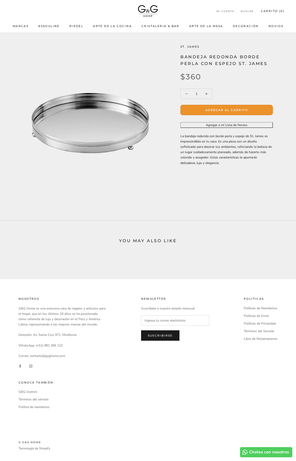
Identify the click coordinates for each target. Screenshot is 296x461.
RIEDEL (76, 26)
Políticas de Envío (256, 316)
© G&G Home (29, 442)
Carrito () (272, 11)
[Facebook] (20, 365)
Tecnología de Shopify (34, 448)
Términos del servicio (33, 399)
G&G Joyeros (27, 392)
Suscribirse (160, 335)
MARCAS (20, 26)
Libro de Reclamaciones (261, 339)
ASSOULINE (49, 26)
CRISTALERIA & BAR (160, 26)
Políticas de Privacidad (260, 323)
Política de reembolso (33, 407)
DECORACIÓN (246, 26)
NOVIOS (275, 26)
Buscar (247, 11)
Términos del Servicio (259, 331)
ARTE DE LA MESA (206, 26)
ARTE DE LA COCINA (112, 26)
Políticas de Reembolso (260, 308)
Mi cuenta (225, 11)
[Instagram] (30, 365)
